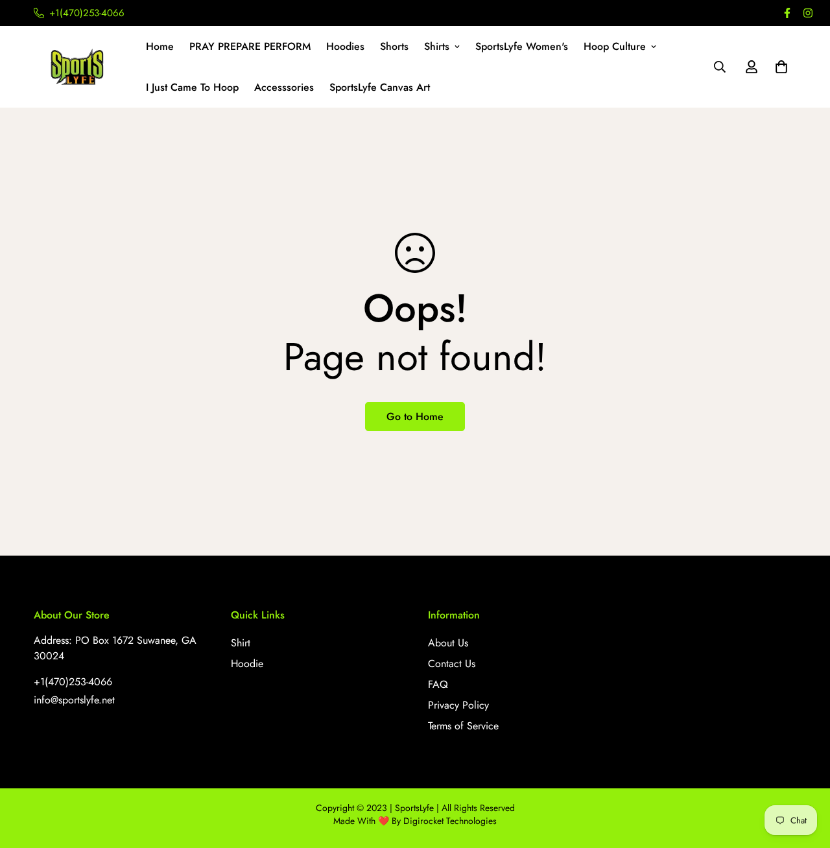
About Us (448, 642)
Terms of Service (463, 725)
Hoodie (247, 663)
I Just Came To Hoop (192, 87)
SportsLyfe (414, 807)
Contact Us (451, 663)
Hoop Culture (615, 46)
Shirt (240, 642)
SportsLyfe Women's (521, 46)
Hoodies (345, 46)
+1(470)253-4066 (73, 681)
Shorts (394, 46)
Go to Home (415, 416)
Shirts (436, 46)
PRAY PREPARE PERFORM (250, 46)
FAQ (438, 684)
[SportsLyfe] (81, 67)
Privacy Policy (458, 705)
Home (160, 46)
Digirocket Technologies (450, 820)
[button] (778, 67)
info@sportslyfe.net (74, 699)
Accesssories (284, 87)
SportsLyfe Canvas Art (379, 87)
